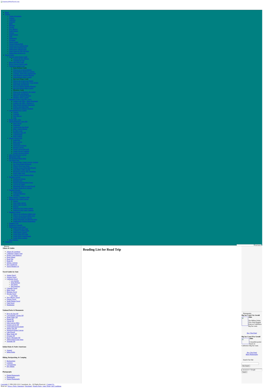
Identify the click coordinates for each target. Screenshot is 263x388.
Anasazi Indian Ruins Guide (18, 57)
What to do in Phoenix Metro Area (24, 214)
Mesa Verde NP (12, 334)
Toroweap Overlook (19, 145)
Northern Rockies (15, 190)
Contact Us (8, 242)
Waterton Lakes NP (19, 133)
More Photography (252, 354)
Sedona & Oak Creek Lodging (23, 208)
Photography (11, 377)
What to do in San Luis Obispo (23, 81)
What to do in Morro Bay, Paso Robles (25, 83)
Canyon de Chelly (19, 184)
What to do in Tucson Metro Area (24, 216)
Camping (10, 363)
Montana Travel (12, 292)
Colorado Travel (12, 288)
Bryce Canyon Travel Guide (18, 64)
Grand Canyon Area (15, 138)
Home (7, 12)
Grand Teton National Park (18, 47)
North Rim (16, 144)
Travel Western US (13, 266)
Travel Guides (13, 42)
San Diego (14, 284)
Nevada (11, 27)
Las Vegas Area (14, 160)
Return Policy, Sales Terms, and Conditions (47, 386)
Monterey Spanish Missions (22, 96)
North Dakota (13, 31)
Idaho (11, 23)
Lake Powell (11, 332)
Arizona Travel (11, 277)
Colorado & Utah (18, 60)
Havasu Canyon (18, 147)
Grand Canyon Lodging (21, 153)
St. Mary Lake (17, 131)
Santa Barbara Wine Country (22, 77)
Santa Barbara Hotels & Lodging (24, 72)
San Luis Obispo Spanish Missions (24, 86)
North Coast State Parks (21, 107)
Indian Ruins (11, 352)
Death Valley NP (12, 317)
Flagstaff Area (17, 181)
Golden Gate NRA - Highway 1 (23, 103)
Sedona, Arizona (12, 263)
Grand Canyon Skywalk (21, 149)
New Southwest (12, 264)
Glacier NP (10, 321)
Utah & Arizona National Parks (23, 175)
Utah (10, 36)
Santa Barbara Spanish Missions (23, 75)
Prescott (15, 206)
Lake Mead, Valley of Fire (21, 169)
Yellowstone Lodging (20, 232)
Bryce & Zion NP (12, 314)
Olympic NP (11, 336)
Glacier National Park (16, 44)
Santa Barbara (15, 283)
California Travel (12, 279)
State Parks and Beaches (21, 84)
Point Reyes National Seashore (23, 108)
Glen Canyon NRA (13, 323)
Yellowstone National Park (17, 49)
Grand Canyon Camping (21, 151)
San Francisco (15, 286)
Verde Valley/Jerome (20, 205)
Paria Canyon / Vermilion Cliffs (19, 197)
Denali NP (10, 319)
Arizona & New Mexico (21, 59)
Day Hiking (10, 366)
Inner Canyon (17, 142)
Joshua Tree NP (12, 328)
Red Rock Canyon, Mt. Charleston (24, 171)
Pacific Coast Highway (14, 255)
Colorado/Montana (19, 194)
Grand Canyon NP (13, 325)
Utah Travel (10, 303)
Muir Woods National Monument (24, 105)
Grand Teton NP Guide (20, 234)
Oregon (11, 33)
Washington (13, 38)
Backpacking (11, 361)
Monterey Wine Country (21, 97)
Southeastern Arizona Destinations (24, 221)
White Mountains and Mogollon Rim (25, 219)
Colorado (12, 22)
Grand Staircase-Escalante (15, 327)
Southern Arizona (14, 212)
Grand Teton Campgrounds (22, 236)
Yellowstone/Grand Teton (17, 227)
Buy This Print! (252, 333)
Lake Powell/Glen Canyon (17, 155)
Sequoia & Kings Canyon (15, 330)
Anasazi (9, 350)
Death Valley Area (15, 120)
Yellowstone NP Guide (20, 229)
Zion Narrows (13, 240)
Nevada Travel (11, 294)
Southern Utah (13, 223)
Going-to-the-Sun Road (20, 127)
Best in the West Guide (16, 62)
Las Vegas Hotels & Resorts (22, 164)
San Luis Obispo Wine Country (23, 88)
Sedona (15, 201)
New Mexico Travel (13, 297)
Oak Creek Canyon (19, 203)
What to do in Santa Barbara (22, 70)
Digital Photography (13, 375)
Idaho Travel (11, 290)
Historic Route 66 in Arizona (22, 188)
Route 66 (10, 261)
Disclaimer (28, 386)
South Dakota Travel (13, 301)
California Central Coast (17, 66)
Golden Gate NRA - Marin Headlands (25, 101)
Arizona (11, 18)
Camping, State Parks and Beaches (24, 73)
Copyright (4, 384)
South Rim (16, 140)
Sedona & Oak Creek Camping (23, 210)
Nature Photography (13, 379)
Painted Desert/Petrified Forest (23, 182)
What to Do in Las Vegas (21, 166)
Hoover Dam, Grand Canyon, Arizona (25, 162)
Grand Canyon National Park (18, 46)
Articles (7, 14)
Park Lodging (17, 136)
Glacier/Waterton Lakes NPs (18, 121)
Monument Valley (15, 157)
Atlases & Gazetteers (13, 252)
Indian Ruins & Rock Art (17, 53)
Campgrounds (17, 134)
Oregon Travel (11, 299)
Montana (12, 25)
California (12, 20)
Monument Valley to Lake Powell (24, 186)
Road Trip (10, 259)
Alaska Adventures (15, 16)
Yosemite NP (11, 341)
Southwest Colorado (15, 225)
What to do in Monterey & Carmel (24, 92)
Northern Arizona (14, 177)
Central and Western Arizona (22, 218)
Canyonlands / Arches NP (15, 315)
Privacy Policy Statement (16, 386)
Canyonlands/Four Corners (18, 110)
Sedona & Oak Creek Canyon (19, 199)
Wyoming (12, 40)
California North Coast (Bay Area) (20, 99)
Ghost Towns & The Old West (19, 51)
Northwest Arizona (19, 179)
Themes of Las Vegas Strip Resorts (24, 168)
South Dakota (13, 35)
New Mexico (13, 29)
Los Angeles (15, 281)
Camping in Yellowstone (21, 230)
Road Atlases (11, 257)
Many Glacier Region (20, 129)
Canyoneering (11, 365)
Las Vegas (14, 295)
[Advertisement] (61, 4)
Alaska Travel (11, 275)
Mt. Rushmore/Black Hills (17, 158)
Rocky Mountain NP (13, 338)
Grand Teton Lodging (20, 238)
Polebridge (16, 125)
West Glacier (17, 123)
